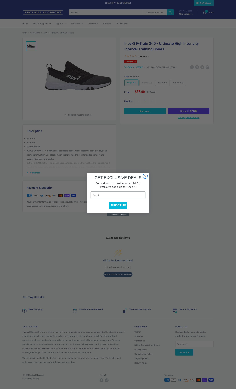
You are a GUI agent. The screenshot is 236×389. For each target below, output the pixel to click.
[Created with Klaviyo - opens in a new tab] (118, 214)
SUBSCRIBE (118, 205)
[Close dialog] (145, 176)
